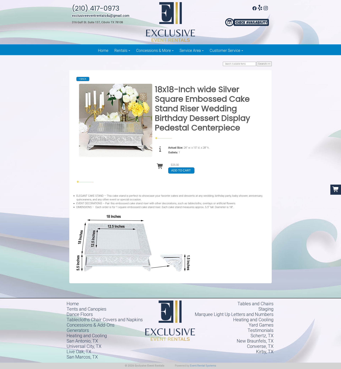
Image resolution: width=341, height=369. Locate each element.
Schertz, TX (262, 335)
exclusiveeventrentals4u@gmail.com (100, 16)
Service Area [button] (191, 50)
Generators (78, 330)
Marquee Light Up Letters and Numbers (234, 314)
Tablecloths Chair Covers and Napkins (105, 319)
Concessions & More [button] (154, 50)
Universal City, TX (84, 346)
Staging (266, 309)
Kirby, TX (265, 351)
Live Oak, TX (79, 351)
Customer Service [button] (225, 50)
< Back (82, 79)
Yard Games (261, 325)
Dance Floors (80, 314)
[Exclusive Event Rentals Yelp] (260, 9)
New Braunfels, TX (255, 341)
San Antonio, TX (82, 341)
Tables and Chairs (255, 303)
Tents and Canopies (86, 309)
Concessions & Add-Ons (91, 325)
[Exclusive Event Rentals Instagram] (266, 9)
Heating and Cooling (253, 319)
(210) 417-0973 (95, 8)
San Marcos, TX (82, 357)
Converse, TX (260, 346)
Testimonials (261, 330)
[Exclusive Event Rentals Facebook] (254, 9)
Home (103, 50)
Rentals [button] (121, 50)
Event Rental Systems (203, 365)
